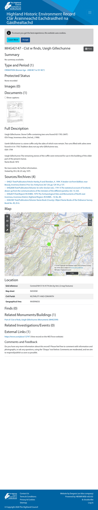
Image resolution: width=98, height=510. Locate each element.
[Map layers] (7, 216)
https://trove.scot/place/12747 (17, 337)
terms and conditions (77, 268)
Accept (25, 40)
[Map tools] (7, 230)
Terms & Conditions (28, 497)
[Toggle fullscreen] (90, 216)
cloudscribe (88, 500)
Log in (90, 503)
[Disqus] (49, 390)
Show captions (12, 98)
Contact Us (24, 494)
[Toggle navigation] (89, 12)
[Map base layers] (7, 221)
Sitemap (23, 503)
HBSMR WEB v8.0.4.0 (84, 497)
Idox (82, 494)
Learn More (13, 40)
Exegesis (73, 494)
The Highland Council (29, 507)
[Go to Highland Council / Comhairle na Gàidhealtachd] (13, 5)
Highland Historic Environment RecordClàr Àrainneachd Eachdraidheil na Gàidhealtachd (41, 18)
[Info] (7, 225)
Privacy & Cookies (27, 500)
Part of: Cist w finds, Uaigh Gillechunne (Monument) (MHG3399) (31, 320)
